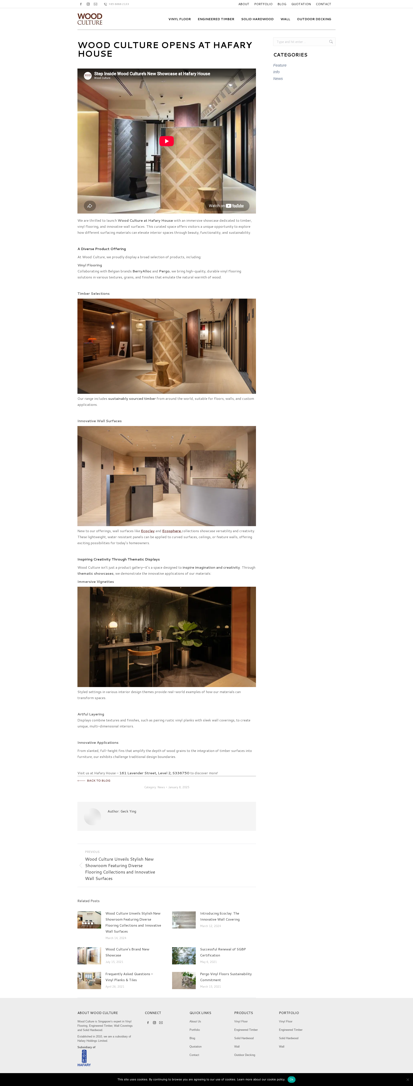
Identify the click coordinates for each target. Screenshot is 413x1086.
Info (276, 72)
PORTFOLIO (263, 4)
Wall (237, 1046)
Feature (280, 65)
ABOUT (243, 4)
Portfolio (195, 1029)
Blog (192, 1038)
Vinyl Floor (241, 1021)
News (161, 787)
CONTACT (323, 4)
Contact (194, 1055)
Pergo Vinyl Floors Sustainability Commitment (226, 976)
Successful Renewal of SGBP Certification (223, 952)
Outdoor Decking (244, 1055)
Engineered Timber (246, 1029)
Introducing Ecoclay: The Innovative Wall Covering (220, 916)
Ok (292, 1079)
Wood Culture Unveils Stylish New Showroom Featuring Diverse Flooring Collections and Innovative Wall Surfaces (133, 922)
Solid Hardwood (244, 1038)
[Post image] (89, 920)
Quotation (196, 1046)
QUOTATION (301, 4)
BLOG (281, 4)
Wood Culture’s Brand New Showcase (127, 952)
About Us (195, 1021)
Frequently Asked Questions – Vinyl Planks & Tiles (129, 976)
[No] (407, 1079)
